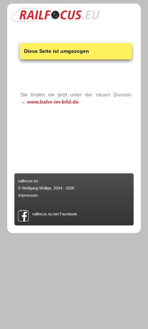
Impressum (28, 195)
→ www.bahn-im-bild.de (49, 102)
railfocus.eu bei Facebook (54, 214)
